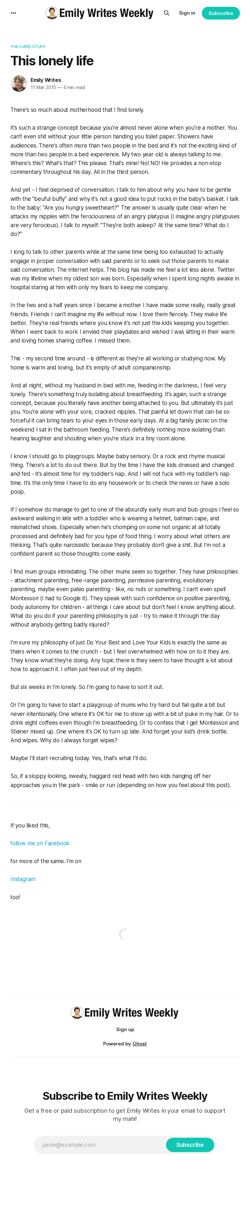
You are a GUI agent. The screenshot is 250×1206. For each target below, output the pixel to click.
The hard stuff (28, 46)
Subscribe (221, 13)
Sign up (125, 1029)
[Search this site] (166, 13)
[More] (13, 13)
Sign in (187, 13)
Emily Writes (46, 80)
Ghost (139, 1044)
